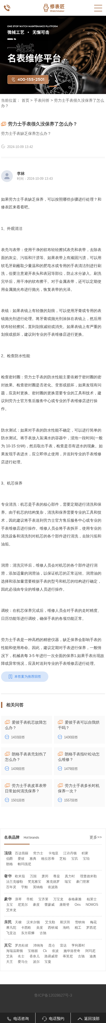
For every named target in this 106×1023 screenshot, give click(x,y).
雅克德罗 (53, 882)
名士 (21, 956)
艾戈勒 (50, 922)
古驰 (43, 933)
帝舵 (29, 899)
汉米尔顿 (33, 922)
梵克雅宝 (34, 882)
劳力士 (38, 853)
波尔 (36, 962)
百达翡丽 (21, 853)
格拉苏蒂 (48, 859)
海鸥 (66, 928)
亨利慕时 (78, 945)
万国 (33, 876)
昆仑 (51, 945)
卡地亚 (53, 853)
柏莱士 (92, 899)
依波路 (53, 887)
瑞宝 (68, 882)
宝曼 (48, 962)
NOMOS (92, 905)
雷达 (63, 945)
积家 (85, 853)
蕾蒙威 (50, 905)
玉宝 (9, 905)
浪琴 (18, 899)
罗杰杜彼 (21, 945)
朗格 (9, 864)
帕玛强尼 (24, 864)
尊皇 (56, 876)
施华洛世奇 (72, 951)
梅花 (93, 922)
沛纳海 (38, 945)
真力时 (70, 876)
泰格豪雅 (75, 899)
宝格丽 (33, 951)
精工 (78, 928)
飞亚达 (11, 933)
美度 (39, 928)
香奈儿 (35, 956)
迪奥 (93, 956)
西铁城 (53, 928)
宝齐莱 (43, 899)
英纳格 (38, 887)
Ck (45, 951)
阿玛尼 (90, 951)
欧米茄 (20, 876)
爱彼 (21, 859)
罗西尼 (91, 928)
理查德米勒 (88, 876)
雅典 (33, 859)
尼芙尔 (23, 905)
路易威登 (51, 956)
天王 (9, 962)
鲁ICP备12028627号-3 (53, 995)
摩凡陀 (11, 928)
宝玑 (74, 859)
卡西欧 (26, 928)
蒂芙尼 (68, 956)
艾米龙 (11, 910)
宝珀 (86, 859)
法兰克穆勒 (14, 882)
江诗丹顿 (70, 853)
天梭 (18, 922)
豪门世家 (83, 882)
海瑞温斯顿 (14, 951)
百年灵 (11, 887)
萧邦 (45, 876)
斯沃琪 (65, 922)
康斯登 (64, 905)
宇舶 (24, 887)
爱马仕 (23, 962)
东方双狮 (27, 933)
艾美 (9, 956)
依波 (55, 951)
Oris (78, 905)
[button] (53, 86)
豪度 (36, 905)
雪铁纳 (80, 922)
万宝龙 (58, 899)
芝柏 (62, 859)
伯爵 (9, 859)
